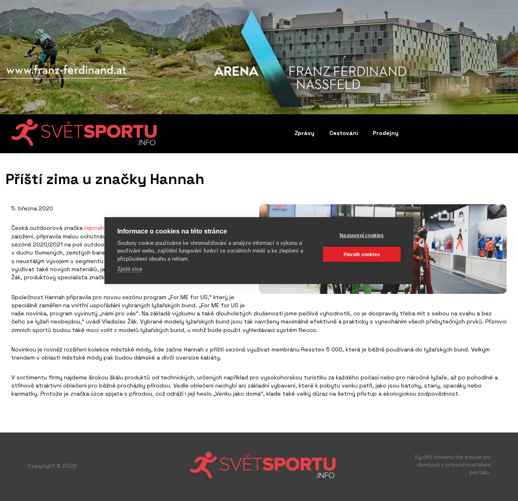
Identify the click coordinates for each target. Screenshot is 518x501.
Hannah (94, 227)
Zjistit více (129, 269)
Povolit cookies (362, 254)
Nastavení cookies (362, 235)
